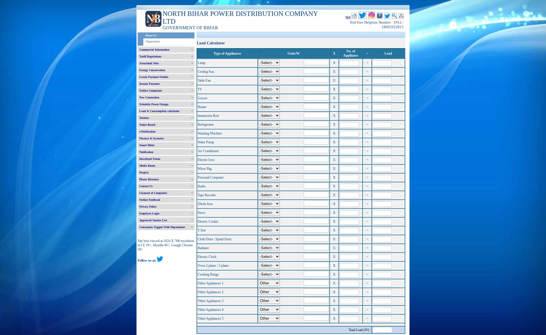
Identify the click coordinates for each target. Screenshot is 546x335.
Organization (153, 41)
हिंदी (348, 18)
